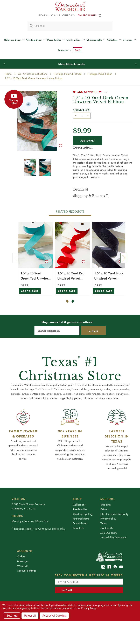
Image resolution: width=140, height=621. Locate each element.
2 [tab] (73, 301)
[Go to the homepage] (70, 6)
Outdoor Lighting (82, 514)
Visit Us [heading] (18, 499)
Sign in (43, 15)
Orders (21, 556)
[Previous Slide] (4, 64)
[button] (100, 15)
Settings (12, 615)
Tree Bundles (80, 509)
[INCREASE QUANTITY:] (88, 115)
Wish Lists (22, 566)
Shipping (105, 504)
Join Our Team (108, 533)
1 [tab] (67, 301)
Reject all (30, 615)
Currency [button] (69, 15)
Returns (104, 509)
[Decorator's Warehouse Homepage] (109, 556)
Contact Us (106, 528)
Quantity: (81, 109)
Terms (103, 523)
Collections (79, 504)
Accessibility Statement (113, 537)
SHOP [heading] (77, 499)
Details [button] (79, 189)
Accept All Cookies (54, 615)
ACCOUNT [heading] (25, 551)
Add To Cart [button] (30, 291)
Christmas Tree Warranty (114, 514)
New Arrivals (74, 64)
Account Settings (26, 570)
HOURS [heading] (17, 516)
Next (123, 258)
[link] (103, 567)
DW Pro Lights (87, 15)
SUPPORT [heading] (107, 499)
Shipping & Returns (89, 196)
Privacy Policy (108, 518)
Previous (15, 258)
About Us (78, 528)
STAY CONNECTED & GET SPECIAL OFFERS (89, 575)
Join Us (55, 15)
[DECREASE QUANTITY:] (75, 115)
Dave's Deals (80, 523)
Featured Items (81, 518)
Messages (23, 561)
